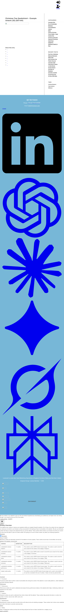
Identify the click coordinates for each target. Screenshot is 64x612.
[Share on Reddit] (7, 63)
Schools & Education (53, 37)
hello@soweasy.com (34, 105)
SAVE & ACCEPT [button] (4, 611)
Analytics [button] (2, 591)
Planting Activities (52, 32)
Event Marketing (52, 27)
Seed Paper (51, 41)
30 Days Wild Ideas (52, 76)
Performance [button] (3, 584)
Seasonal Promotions (53, 39)
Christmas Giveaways (52, 84)
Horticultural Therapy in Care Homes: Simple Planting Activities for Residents (53, 67)
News (49, 30)
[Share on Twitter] (7, 51)
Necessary (4, 536)
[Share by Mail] (7, 65)
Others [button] (1, 605)
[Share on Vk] (7, 60)
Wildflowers (50, 87)
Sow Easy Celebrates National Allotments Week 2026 (53, 55)
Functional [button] (2, 577)
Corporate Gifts (51, 22)
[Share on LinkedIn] (7, 56)
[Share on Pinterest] (7, 54)
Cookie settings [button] (3, 519)
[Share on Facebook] (7, 49)
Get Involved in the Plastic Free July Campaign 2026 (52, 60)
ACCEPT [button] (10, 519)
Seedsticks (50, 42)
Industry (50, 29)
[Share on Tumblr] (7, 58)
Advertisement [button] (3, 598)
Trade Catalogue (51, 86)
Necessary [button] (2, 534)
